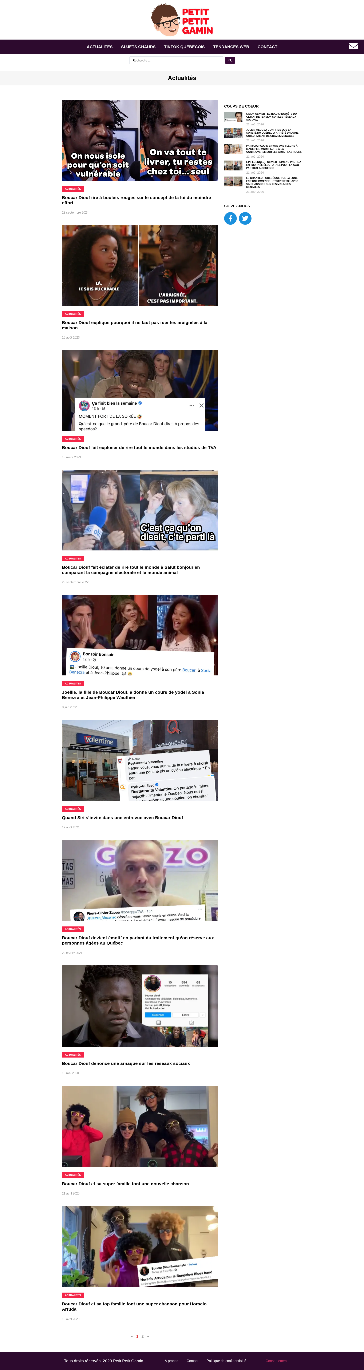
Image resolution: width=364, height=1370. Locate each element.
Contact (267, 47)
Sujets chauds (138, 47)
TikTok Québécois (184, 47)
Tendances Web (231, 47)
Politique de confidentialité (226, 1361)
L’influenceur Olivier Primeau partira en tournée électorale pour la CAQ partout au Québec (273, 165)
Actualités (100, 47)
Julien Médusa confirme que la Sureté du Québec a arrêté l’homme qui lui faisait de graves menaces (272, 132)
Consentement (277, 1361)
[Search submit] (230, 60)
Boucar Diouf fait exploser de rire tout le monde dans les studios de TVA (139, 447)
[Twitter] (245, 218)
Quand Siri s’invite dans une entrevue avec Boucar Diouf (122, 817)
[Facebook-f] (230, 218)
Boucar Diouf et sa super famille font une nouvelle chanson (125, 1183)
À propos (171, 1361)
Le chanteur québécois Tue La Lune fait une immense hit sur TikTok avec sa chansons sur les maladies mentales (272, 183)
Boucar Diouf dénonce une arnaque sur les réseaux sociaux (126, 1063)
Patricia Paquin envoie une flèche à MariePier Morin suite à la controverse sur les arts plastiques (274, 148)
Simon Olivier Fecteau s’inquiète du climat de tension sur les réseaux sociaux (271, 116)
